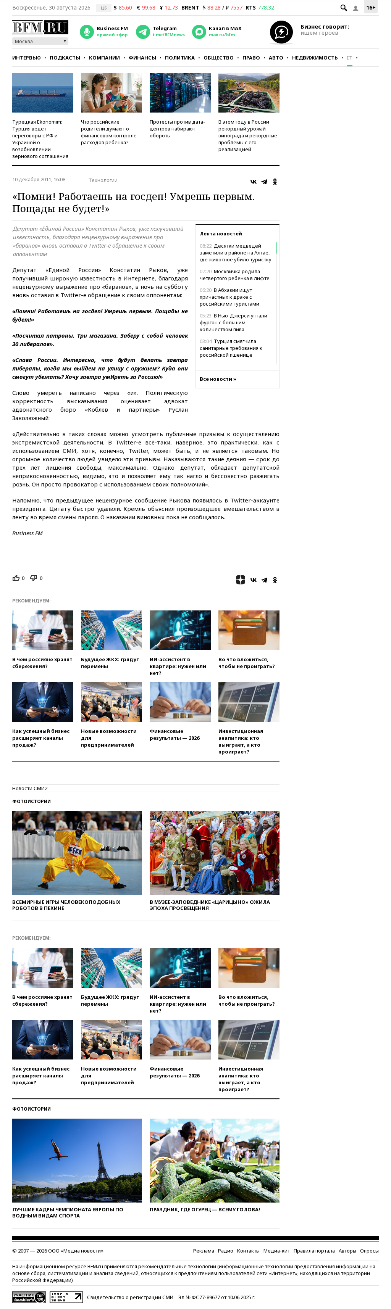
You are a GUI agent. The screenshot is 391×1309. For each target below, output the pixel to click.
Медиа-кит (276, 1250)
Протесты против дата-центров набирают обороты (177, 128)
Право (251, 57)
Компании (104, 57)
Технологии (103, 180)
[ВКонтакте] (253, 181)
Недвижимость (315, 57)
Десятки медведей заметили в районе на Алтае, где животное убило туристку (235, 252)
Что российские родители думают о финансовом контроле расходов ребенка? (109, 132)
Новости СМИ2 (29, 788)
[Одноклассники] (275, 181)
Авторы (347, 1250)
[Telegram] (264, 181)
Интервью (26, 57)
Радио (225, 1250)
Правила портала (314, 1250)
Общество (219, 57)
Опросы (369, 1250)
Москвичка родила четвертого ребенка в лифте (235, 275)
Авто (276, 57)
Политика (180, 57)
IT (349, 57)
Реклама (203, 1250)
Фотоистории (31, 801)
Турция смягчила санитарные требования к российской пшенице (231, 348)
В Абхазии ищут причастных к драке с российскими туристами (229, 297)
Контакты (248, 1250)
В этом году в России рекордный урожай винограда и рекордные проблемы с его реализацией (247, 135)
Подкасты (65, 57)
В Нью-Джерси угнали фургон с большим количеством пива (233, 322)
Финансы (142, 57)
